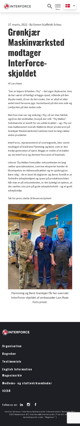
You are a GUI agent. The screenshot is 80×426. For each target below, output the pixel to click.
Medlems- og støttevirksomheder (27, 383)
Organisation (12, 346)
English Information (17, 369)
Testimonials (11, 361)
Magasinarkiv (12, 375)
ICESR (6, 391)
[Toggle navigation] (58, 6)
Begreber (9, 354)
